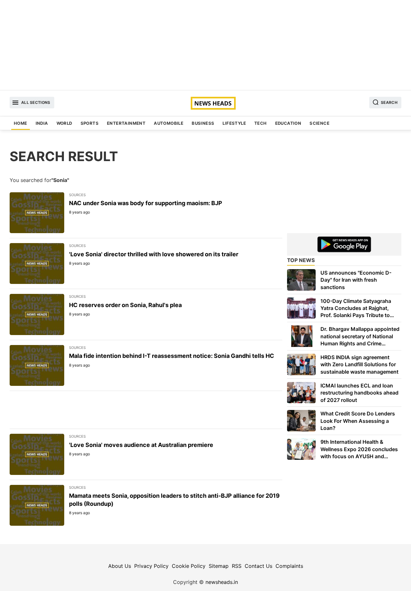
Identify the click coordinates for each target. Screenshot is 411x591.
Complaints (289, 566)
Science (319, 123)
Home (20, 123)
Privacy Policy (151, 566)
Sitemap (219, 566)
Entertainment (126, 123)
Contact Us (258, 566)
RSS (236, 566)
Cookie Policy (189, 566)
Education (288, 123)
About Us (119, 566)
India (42, 123)
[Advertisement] (205, 45)
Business (203, 123)
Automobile (168, 123)
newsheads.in (222, 582)
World (64, 123)
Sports (90, 123)
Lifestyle (234, 123)
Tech (260, 123)
